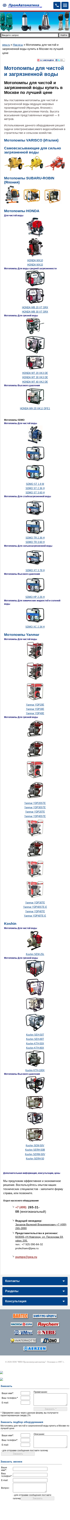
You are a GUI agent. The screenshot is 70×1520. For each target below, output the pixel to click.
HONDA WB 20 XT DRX (35, 307)
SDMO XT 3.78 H (35, 570)
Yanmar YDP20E (35, 704)
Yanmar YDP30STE (35, 807)
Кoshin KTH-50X (35, 1043)
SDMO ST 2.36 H (35, 488)
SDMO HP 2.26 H (35, 597)
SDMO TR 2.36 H (35, 537)
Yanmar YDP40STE (35, 816)
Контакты (12, 1281)
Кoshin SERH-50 (35, 1158)
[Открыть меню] (65, 5)
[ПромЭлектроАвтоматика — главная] (21, 5)
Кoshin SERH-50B (35, 1149)
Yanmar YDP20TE (35, 811)
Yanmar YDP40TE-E (35, 915)
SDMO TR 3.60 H (35, 542)
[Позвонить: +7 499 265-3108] (56, 5)
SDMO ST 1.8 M (35, 484)
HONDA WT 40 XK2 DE (35, 381)
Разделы (11, 1291)
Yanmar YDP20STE (35, 803)
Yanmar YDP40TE (35, 911)
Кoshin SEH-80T (35, 1039)
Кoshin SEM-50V (35, 1145)
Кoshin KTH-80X (35, 1047)
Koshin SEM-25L (35, 954)
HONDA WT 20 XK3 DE (35, 373)
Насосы (18, 44)
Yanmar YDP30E (35, 709)
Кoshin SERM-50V (35, 1154)
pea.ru (6, 44)
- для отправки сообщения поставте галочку (24, 1450)
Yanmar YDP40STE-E (35, 907)
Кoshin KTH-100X (35, 1070)
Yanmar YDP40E (35, 713)
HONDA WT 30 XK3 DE (35, 377)
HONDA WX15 (35, 264)
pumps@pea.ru (26, 1257)
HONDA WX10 (35, 260)
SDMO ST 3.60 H (35, 492)
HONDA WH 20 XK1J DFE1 (35, 408)
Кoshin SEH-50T (35, 1034)
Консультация (15, 1301)
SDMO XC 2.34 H (35, 626)
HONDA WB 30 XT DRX (35, 311)
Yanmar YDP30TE (35, 902)
